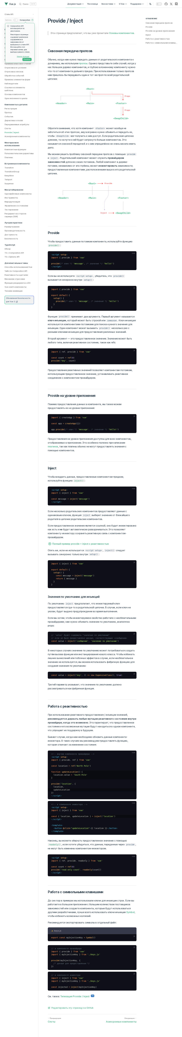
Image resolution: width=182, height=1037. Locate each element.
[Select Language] (150, 4)
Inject (148, 35)
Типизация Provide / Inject (74, 996)
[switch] (159, 4)
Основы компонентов (121, 33)
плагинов (53, 446)
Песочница (92, 4)
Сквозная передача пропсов (159, 23)
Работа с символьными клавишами (161, 43)
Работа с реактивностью (158, 39)
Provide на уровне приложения (160, 31)
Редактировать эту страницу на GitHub (72, 1008)
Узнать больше (23, 57)
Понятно (27, 59)
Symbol (130, 912)
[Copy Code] (133, 254)
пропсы (83, 63)
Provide (149, 27)
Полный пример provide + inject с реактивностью (80, 543)
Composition (25, 20)
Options (8, 20)
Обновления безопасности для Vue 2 (18, 300)
